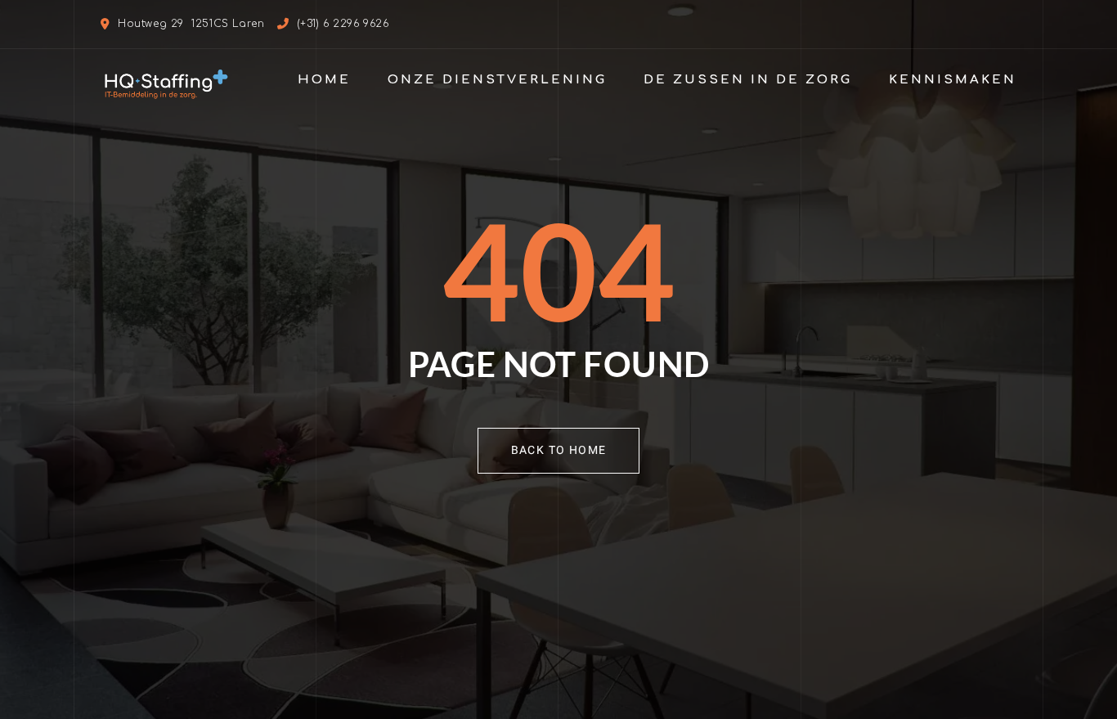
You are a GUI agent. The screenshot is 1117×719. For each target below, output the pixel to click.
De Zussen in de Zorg (748, 80)
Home (324, 80)
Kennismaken (952, 80)
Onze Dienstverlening (497, 80)
